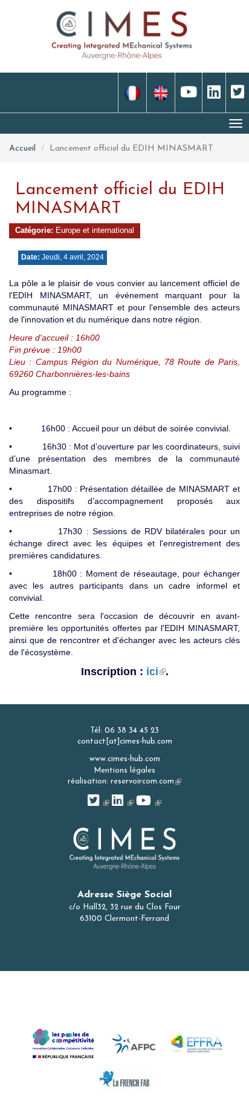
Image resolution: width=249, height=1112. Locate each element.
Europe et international (95, 230)
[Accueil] (122, 34)
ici (156, 672)
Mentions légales (124, 770)
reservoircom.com (146, 781)
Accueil (22, 148)
